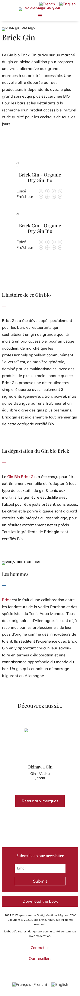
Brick (6, 599)
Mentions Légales (57, 915)
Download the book (40, 901)
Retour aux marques (40, 800)
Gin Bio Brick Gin (22, 476)
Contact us (40, 947)
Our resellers (40, 958)
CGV (73, 915)
